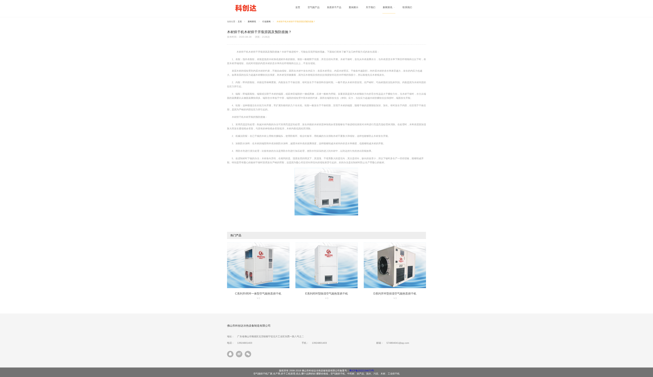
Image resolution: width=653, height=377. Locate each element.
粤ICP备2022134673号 (361, 370)
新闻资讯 (252, 21)
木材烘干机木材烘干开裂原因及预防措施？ (296, 21)
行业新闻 (266, 21)
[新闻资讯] (389, 8)
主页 (240, 21)
